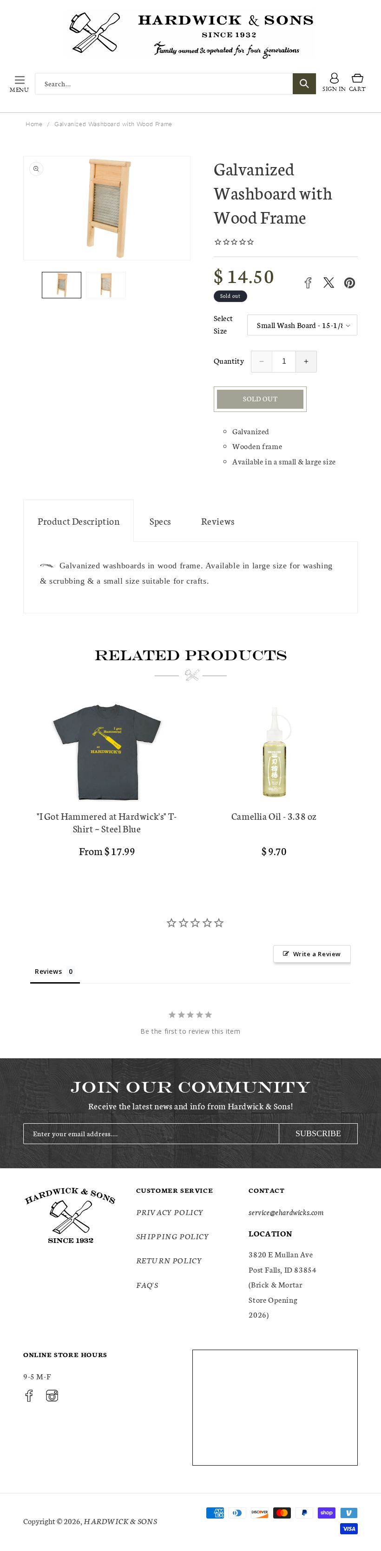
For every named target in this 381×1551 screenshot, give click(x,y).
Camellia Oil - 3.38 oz (274, 816)
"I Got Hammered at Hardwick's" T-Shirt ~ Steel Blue (107, 822)
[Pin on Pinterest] (350, 283)
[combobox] (175, 83)
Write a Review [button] (317, 954)
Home (34, 124)
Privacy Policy (170, 1211)
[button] (19, 83)
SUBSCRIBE (318, 1133)
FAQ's (147, 1284)
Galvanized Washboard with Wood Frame (113, 124)
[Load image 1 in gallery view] (61, 285)
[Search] (304, 83)
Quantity (229, 360)
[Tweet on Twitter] (329, 283)
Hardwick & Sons (120, 1520)
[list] (190, 784)
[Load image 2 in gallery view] (105, 285)
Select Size (223, 323)
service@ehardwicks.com (286, 1211)
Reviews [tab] (48, 971)
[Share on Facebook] (308, 283)
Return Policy (169, 1260)
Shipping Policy (173, 1235)
